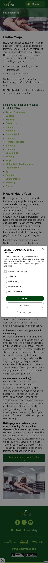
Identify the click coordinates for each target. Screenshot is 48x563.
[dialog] (24, 281)
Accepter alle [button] (24, 298)
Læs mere (8, 266)
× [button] (43, 249)
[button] (24, 312)
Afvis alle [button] (25, 305)
